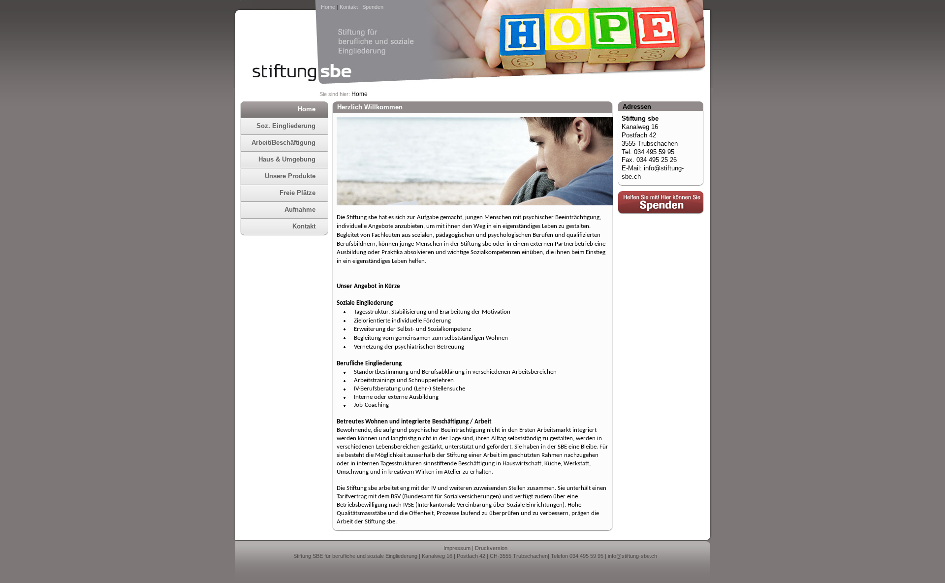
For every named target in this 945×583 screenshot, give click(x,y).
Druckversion (491, 548)
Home (328, 7)
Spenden (372, 7)
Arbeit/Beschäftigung (283, 142)
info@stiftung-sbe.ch (632, 556)
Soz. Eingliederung (285, 126)
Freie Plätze (297, 192)
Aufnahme (299, 209)
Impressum (457, 548)
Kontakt (349, 7)
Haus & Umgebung (286, 159)
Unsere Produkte (290, 176)
